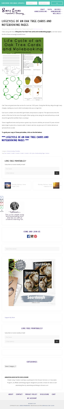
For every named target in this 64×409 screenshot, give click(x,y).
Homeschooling (11, 151)
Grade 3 (13, 153)
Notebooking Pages (40, 153)
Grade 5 (22, 153)
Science (47, 153)
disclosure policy (38, 29)
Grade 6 (27, 153)
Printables (17, 151)
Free (5, 153)
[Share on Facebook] (1, 197)
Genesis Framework (25, 405)
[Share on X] (1, 200)
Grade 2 (9, 153)
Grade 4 (18, 153)
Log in (52, 405)
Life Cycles (32, 153)
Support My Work (10, 317)
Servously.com (46, 405)
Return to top (32, 403)
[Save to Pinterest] (1, 204)
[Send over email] (1, 207)
